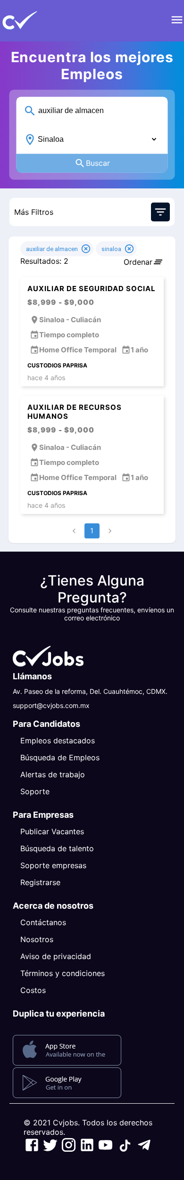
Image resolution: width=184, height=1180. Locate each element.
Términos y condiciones (62, 973)
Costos (33, 990)
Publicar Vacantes (52, 831)
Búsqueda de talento (57, 848)
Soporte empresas (53, 865)
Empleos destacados (57, 740)
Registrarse (40, 882)
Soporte (35, 791)
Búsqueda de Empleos (60, 757)
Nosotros (36, 939)
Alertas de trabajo (52, 774)
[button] (35, 20)
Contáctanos (43, 922)
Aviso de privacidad (55, 956)
